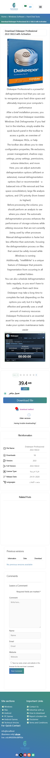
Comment (13, 597)
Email (11, 641)
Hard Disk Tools (33, 16)
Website (12, 652)
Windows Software (16, 16)
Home (4, 16)
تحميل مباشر (14, 393)
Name (11, 630)
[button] (40, 7)
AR (28, 6)
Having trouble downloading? (25, 423)
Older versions (25, 418)
